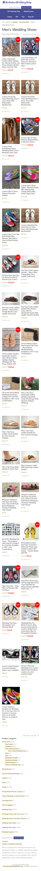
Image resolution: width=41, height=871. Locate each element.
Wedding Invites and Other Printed (14, 818)
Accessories (24, 22)
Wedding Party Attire (9, 823)
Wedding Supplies (8, 832)
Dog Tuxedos (9, 744)
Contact (5, 841)
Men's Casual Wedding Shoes (17, 751)
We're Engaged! (7, 805)
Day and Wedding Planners (11, 773)
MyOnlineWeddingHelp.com (13, 866)
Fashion (4, 778)
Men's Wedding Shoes (12, 749)
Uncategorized (7, 800)
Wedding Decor (7, 809)
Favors (4, 782)
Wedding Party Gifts (9, 827)
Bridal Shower (7, 769)
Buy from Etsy (6, 73)
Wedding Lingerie (10, 762)
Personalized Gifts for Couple (12, 791)
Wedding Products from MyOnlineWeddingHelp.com (20, 2)
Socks (7, 753)
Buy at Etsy (5, 676)
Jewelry (4, 787)
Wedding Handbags (11, 760)
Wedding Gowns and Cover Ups (13, 814)
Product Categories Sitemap (12, 844)
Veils (6, 755)
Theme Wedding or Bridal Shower (13, 796)
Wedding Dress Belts (11, 758)
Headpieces (8, 746)
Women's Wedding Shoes (13, 765)
